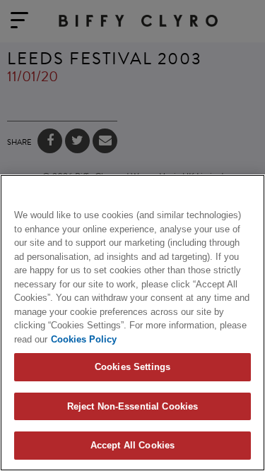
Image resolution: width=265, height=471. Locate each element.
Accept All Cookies (132, 445)
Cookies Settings (132, 367)
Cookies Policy (84, 339)
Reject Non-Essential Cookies (133, 406)
